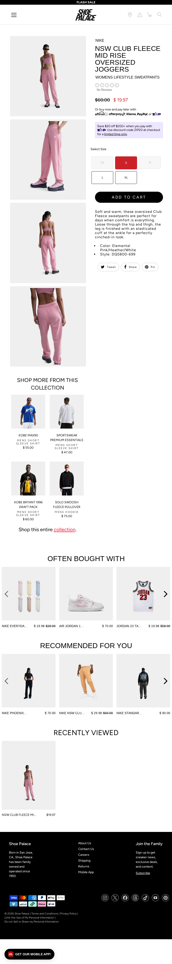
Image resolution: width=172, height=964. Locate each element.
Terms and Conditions (44, 913)
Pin (153, 267)
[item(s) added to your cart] (149, 14)
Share (133, 267)
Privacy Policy (68, 913)
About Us (84, 843)
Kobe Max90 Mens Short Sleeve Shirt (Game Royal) (24, 400)
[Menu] (14, 15)
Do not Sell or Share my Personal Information (31, 921)
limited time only (115, 134)
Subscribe (143, 873)
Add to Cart (129, 197)
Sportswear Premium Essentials (66, 437)
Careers (83, 855)
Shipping (84, 860)
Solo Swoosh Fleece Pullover (66, 504)
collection (64, 529)
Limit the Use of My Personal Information (29, 917)
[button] (29, 954)
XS (102, 162)
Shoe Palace (22, 913)
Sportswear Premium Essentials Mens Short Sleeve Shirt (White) (65, 400)
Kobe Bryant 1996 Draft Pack (28, 504)
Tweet (111, 267)
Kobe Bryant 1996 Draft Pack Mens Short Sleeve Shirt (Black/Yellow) (28, 467)
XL (126, 177)
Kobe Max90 (28, 435)
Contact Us (86, 849)
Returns (83, 866)
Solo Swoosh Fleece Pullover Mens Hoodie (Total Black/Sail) (65, 467)
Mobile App (86, 872)
